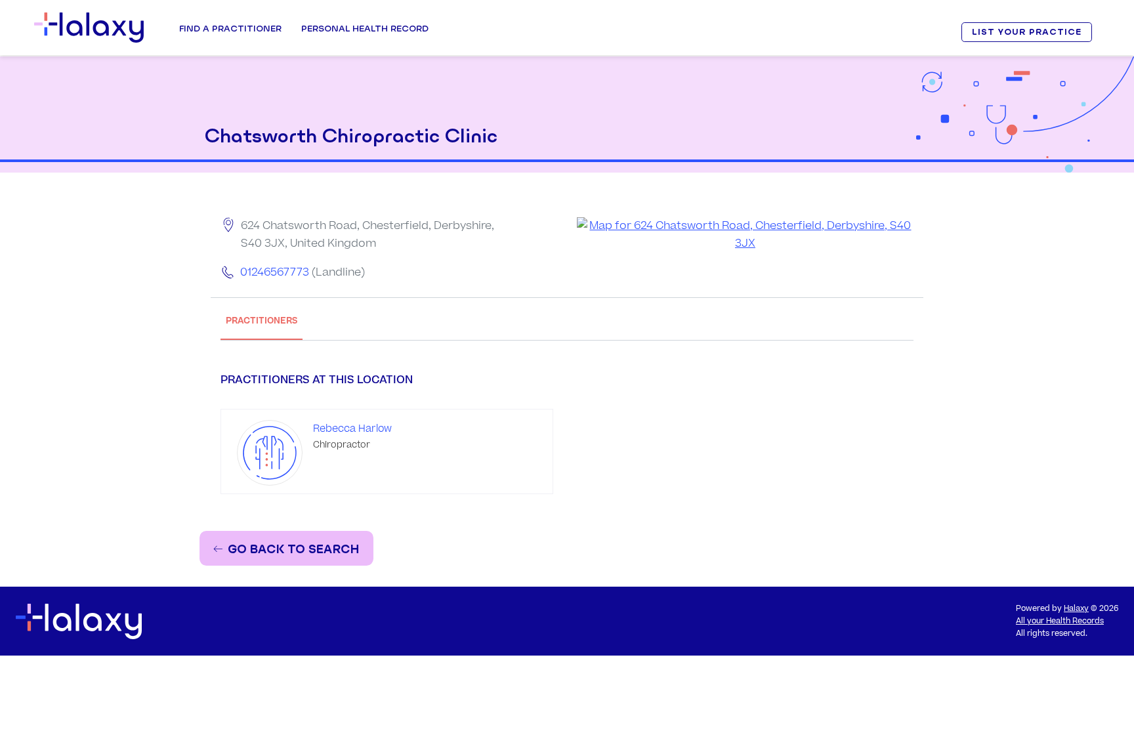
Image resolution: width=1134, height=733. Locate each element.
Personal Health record (365, 28)
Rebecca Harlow (352, 429)
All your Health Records (1060, 621)
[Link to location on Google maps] (745, 235)
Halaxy (1076, 608)
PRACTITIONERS (261, 320)
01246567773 (274, 272)
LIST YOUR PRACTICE (1026, 32)
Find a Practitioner (230, 28)
